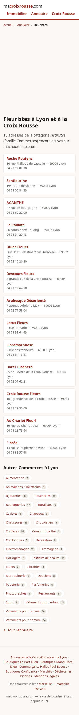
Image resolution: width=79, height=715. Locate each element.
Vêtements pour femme (23, 611)
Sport (10, 602)
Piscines (26, 676)
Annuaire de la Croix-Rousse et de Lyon (39, 657)
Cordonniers (15, 540)
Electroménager (17, 549)
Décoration (44, 540)
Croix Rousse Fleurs (23, 393)
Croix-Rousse (63, 13)
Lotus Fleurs (17, 322)
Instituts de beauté (45, 558)
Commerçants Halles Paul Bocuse (43, 666)
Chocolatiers (45, 522)
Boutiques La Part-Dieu (21, 662)
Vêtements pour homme (23, 620)
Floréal (13, 442)
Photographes (16, 593)
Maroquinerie (15, 576)
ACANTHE (15, 202)
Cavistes (11, 513)
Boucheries (43, 496)
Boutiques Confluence (21, 671)
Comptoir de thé (44, 531)
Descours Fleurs (20, 273)
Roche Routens (19, 158)
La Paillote (16, 224)
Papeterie (13, 584)
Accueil (8, 25)
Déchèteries (63, 671)
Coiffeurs (12, 531)
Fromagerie (50, 549)
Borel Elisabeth (20, 366)
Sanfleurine (17, 180)
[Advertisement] (39, 68)
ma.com (22, 6)
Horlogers (13, 558)
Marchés (46, 671)
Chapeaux (36, 513)
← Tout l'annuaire (18, 630)
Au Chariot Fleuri (21, 420)
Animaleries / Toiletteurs (23, 487)
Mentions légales (46, 676)
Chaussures (14, 522)
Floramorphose (20, 344)
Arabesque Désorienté (26, 300)
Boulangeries (15, 505)
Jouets (10, 567)
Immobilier (17, 13)
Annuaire (39, 13)
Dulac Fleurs (17, 246)
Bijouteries (13, 496)
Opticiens (44, 576)
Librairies (33, 567)
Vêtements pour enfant (42, 602)
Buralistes (45, 505)
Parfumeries (40, 584)
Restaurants (46, 593)
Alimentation (15, 478)
